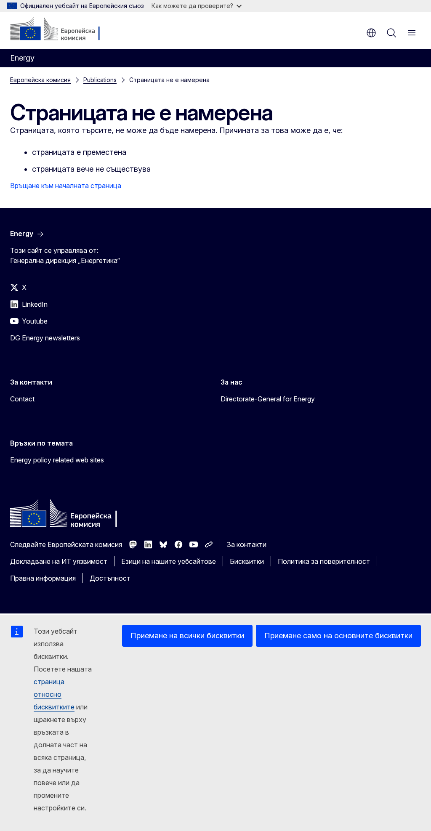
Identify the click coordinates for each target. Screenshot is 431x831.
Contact (22, 399)
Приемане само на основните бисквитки (338, 635)
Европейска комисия (40, 79)
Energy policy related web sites (57, 460)
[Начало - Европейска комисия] (61, 29)
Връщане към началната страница (65, 185)
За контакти (246, 544)
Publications (100, 79)
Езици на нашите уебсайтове (168, 561)
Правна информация (43, 578)
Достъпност (110, 578)
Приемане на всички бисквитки (187, 635)
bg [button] (371, 33)
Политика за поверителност (324, 561)
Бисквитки (247, 561)
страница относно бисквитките (54, 694)
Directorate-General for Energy (268, 399)
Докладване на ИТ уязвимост (58, 561)
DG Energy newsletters (45, 338)
